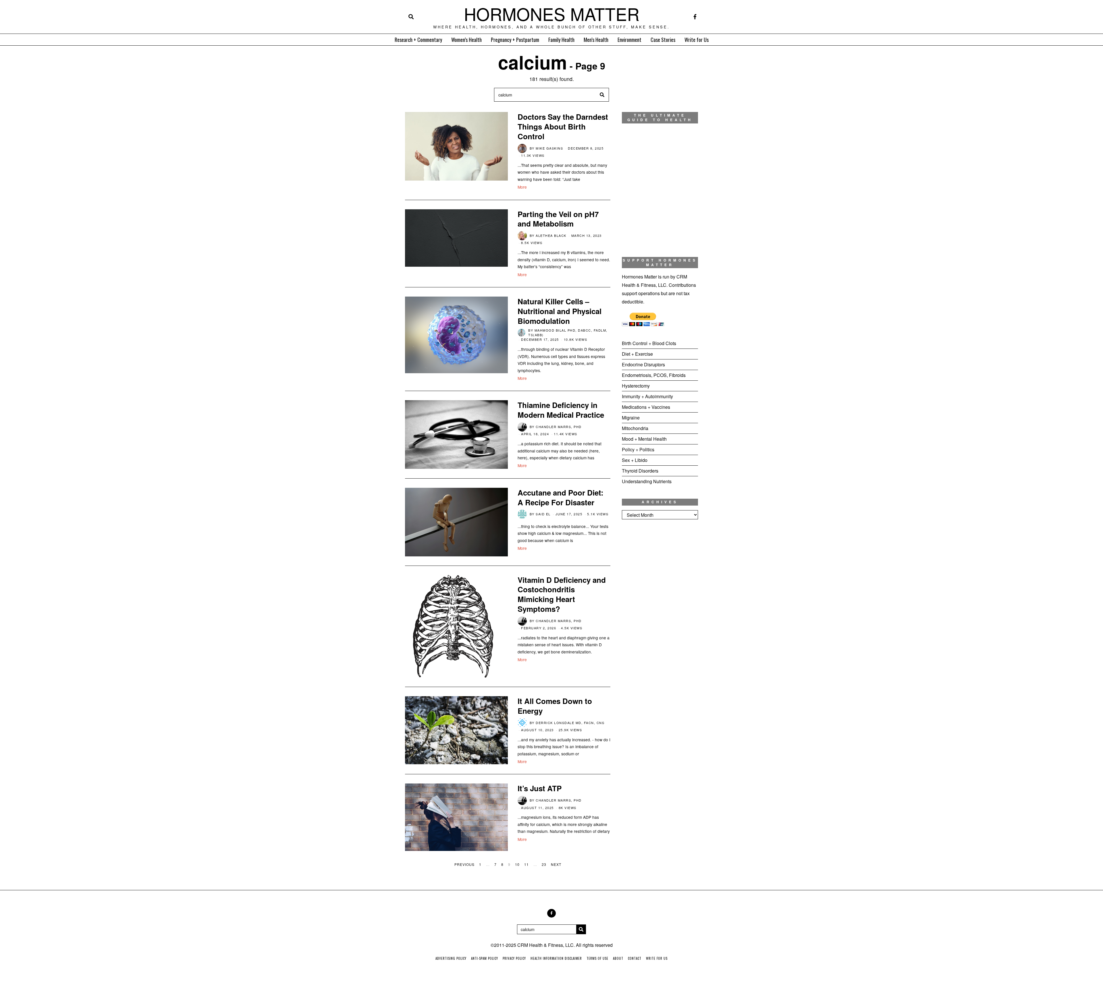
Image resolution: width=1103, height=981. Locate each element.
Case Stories (663, 39)
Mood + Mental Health (644, 439)
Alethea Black (551, 235)
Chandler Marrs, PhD (559, 426)
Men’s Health (596, 39)
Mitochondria (635, 428)
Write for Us (696, 39)
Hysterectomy (636, 385)
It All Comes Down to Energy (555, 706)
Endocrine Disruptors (643, 364)
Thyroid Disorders (640, 470)
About (618, 958)
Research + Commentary (418, 39)
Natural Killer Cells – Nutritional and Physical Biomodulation (559, 311)
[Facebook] (695, 16)
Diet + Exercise (637, 354)
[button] (602, 95)
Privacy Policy (514, 958)
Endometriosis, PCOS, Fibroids (654, 375)
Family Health (561, 39)
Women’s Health (466, 39)
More (522, 187)
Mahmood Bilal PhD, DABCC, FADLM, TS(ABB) (568, 332)
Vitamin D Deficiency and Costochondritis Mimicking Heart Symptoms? (562, 594)
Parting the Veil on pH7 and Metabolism (558, 219)
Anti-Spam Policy (484, 958)
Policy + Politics (638, 449)
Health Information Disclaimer (556, 958)
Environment (629, 39)
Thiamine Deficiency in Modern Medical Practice (561, 410)
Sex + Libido (634, 460)
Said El (543, 514)
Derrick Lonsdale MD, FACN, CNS (570, 722)
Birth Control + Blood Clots (649, 343)
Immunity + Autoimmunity (647, 396)
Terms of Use (597, 958)
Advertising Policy (450, 958)
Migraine (631, 417)
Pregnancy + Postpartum (515, 39)
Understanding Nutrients (647, 481)
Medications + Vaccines (646, 407)
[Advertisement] (660, 619)
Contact (634, 958)
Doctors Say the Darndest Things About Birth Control (563, 126)
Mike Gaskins (549, 148)
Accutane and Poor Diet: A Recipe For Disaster (560, 497)
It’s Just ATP (540, 788)
